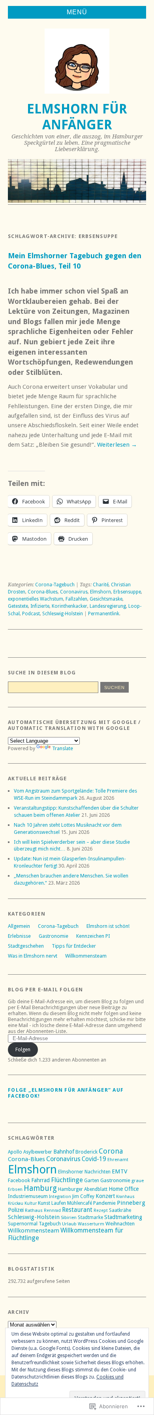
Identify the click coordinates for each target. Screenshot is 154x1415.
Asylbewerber (37, 1152)
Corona (111, 1151)
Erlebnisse (19, 936)
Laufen (58, 1203)
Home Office (124, 1189)
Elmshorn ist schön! (108, 926)
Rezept (101, 1210)
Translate (62, 748)
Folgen (22, 1049)
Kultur (30, 1203)
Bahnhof (63, 1151)
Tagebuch (50, 1224)
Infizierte (39, 606)
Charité (101, 585)
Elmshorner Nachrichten (84, 1172)
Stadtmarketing (123, 1217)
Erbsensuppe (127, 592)
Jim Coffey (83, 1196)
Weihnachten (120, 1224)
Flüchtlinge (67, 1180)
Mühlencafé (79, 1203)
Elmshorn (100, 592)
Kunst (44, 1203)
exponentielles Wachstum (35, 599)
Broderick (86, 1152)
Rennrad (52, 1210)
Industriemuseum (28, 1196)
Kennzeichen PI (93, 936)
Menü (77, 12)
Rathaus (34, 1210)
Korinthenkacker (69, 606)
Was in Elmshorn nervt (32, 956)
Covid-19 (94, 1159)
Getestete (18, 606)
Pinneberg (131, 1202)
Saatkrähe (120, 1210)
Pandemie (104, 1203)
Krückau (15, 1203)
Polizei (16, 1210)
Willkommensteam (86, 956)
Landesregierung (108, 606)
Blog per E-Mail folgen (45, 990)
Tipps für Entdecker (74, 946)
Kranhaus (125, 1196)
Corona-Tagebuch (55, 585)
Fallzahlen (76, 599)
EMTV (119, 1171)
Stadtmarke (90, 1217)
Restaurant (77, 1209)
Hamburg (40, 1188)
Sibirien (69, 1217)
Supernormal (23, 1224)
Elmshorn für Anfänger (77, 116)
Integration (60, 1196)
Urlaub (69, 1224)
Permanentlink (103, 613)
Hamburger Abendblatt (82, 1189)
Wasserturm (91, 1224)
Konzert (105, 1196)
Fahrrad (40, 1180)
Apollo (15, 1152)
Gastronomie (53, 936)
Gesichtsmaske (106, 599)
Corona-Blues (43, 592)
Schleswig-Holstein (62, 613)
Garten (91, 1180)
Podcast (31, 613)
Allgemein (19, 926)
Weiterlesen (117, 444)
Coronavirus (74, 592)
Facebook (19, 1180)
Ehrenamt (117, 1159)
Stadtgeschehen (26, 946)
